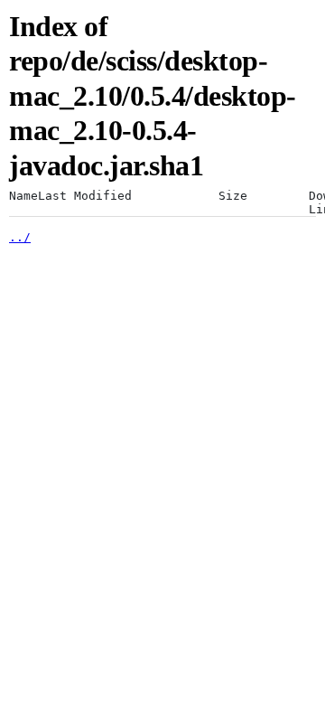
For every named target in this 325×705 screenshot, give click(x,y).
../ (20, 237)
